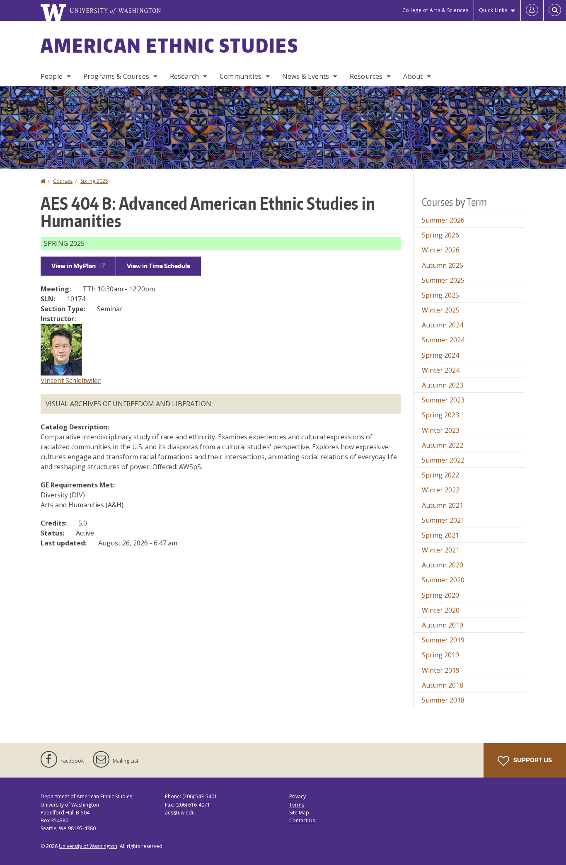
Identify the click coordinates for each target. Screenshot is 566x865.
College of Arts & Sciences (435, 10)
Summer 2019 (443, 640)
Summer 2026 (443, 220)
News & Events (305, 76)
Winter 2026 (441, 249)
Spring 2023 (440, 414)
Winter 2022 (441, 489)
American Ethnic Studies (169, 45)
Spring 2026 (440, 235)
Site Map (299, 812)
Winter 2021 (441, 550)
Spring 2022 (440, 475)
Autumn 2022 (442, 445)
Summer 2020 (443, 579)
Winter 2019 (441, 670)
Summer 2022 (443, 460)
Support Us (532, 759)
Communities (240, 76)
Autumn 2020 (442, 564)
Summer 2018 (443, 700)
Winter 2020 (441, 610)
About (413, 76)
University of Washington (88, 846)
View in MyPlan (73, 265)
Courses (63, 180)
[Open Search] (555, 10)
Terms (296, 804)
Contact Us (302, 820)
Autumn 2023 (442, 385)
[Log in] (532, 10)
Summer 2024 (443, 339)
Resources (366, 76)
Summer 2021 (443, 520)
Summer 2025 (443, 280)
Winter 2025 (441, 310)
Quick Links (493, 10)
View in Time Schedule (158, 265)
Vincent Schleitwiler (71, 380)
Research (184, 76)
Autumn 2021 (442, 505)
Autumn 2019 (442, 625)
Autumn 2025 (442, 265)
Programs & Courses (116, 76)
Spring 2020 (440, 595)
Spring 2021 (440, 535)
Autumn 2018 (442, 685)
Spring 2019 (440, 654)
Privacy (297, 796)
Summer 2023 (443, 400)
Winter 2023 (441, 430)
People (52, 76)
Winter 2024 (441, 370)
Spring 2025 (94, 180)
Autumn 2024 (442, 325)
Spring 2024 (440, 355)
